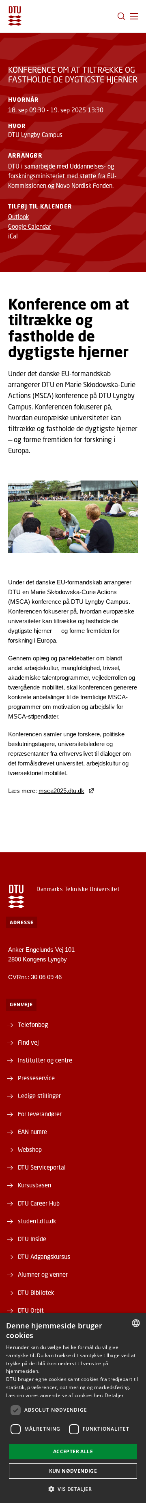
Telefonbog (33, 1024)
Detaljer (114, 1395)
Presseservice (36, 1077)
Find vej (28, 1042)
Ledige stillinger (39, 1095)
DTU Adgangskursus (44, 1256)
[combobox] (136, 1323)
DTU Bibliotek (36, 1292)
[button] (134, 16)
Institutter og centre (45, 1060)
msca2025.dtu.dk (61, 790)
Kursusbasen (34, 1185)
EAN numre (32, 1131)
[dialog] (73, 1408)
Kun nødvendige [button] (73, 1470)
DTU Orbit (31, 1310)
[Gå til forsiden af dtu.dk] (14, 16)
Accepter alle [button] (73, 1451)
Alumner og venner (43, 1274)
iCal (13, 236)
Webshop (30, 1149)
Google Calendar (29, 226)
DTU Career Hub (39, 1203)
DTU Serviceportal (42, 1167)
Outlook (18, 216)
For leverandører (40, 1113)
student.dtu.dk (37, 1221)
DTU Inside (32, 1238)
